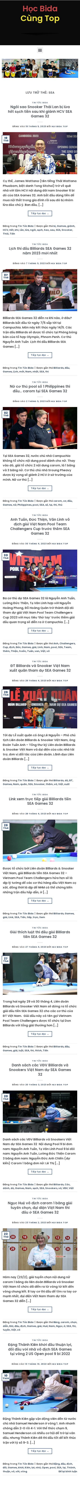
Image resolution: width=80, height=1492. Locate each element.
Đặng (56, 1463)
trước (22, 651)
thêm (6, 651)
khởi (21, 1467)
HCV (5, 230)
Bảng (56, 1322)
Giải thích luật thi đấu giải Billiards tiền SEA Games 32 (40, 934)
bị (54, 226)
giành (71, 226)
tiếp (29, 917)
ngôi (33, 230)
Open (45, 1467)
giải (34, 647)
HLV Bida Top (60, 126)
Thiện (14, 651)
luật (21, 1050)
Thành (71, 1467)
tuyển (6, 1329)
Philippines (24, 504)
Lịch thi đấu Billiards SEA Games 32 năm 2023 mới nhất (40, 251)
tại (50, 504)
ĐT (71, 780)
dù (66, 780)
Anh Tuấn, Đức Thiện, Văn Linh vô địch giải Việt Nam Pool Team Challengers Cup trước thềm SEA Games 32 (40, 526)
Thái (6, 233)
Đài (11, 1326)
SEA (58, 230)
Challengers (67, 643)
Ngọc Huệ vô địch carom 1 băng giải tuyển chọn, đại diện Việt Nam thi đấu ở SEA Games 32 (40, 1208)
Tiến (12, 233)
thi (47, 371)
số (46, 504)
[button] (40, 50)
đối (5, 1467)
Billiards (58, 367)
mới (21, 371)
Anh (55, 643)
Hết (11, 230)
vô (48, 651)
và (55, 784)
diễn (5, 1326)
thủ (60, 504)
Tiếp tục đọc (40, 213)
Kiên (27, 1467)
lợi (33, 1467)
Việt (43, 651)
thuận (6, 1471)
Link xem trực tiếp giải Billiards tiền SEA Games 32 (40, 801)
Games (61, 226)
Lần (22, 230)
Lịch (15, 371)
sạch (40, 230)
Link (10, 917)
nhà (38, 1467)
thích (38, 1050)
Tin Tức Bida (40, 102)
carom (57, 500)
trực (35, 917)
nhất (35, 371)
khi (17, 230)
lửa (27, 230)
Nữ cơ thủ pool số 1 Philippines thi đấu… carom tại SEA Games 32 (40, 389)
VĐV (65, 1188)
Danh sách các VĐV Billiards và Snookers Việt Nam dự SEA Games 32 (40, 1070)
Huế (45, 1326)
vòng (24, 1471)
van (37, 651)
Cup (5, 647)
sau (52, 230)
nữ (14, 504)
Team (67, 647)
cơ (64, 500)
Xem (42, 917)
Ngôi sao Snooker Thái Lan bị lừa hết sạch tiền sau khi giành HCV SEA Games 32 (40, 111)
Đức (18, 647)
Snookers (51, 1188)
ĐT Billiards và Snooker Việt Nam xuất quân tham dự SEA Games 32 (40, 668)
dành (6, 1188)
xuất (67, 784)
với (18, 1471)
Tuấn (30, 651)
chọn (73, 1322)
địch (12, 647)
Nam (28, 371)
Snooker (67, 230)
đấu (67, 367)
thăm (49, 784)
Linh (40, 647)
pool (35, 504)
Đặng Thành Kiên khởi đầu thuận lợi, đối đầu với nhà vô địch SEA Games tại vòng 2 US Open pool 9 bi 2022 (40, 1349)
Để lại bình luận (68, 1471)
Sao (46, 230)
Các (67, 1184)
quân (23, 784)
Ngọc (59, 1326)
